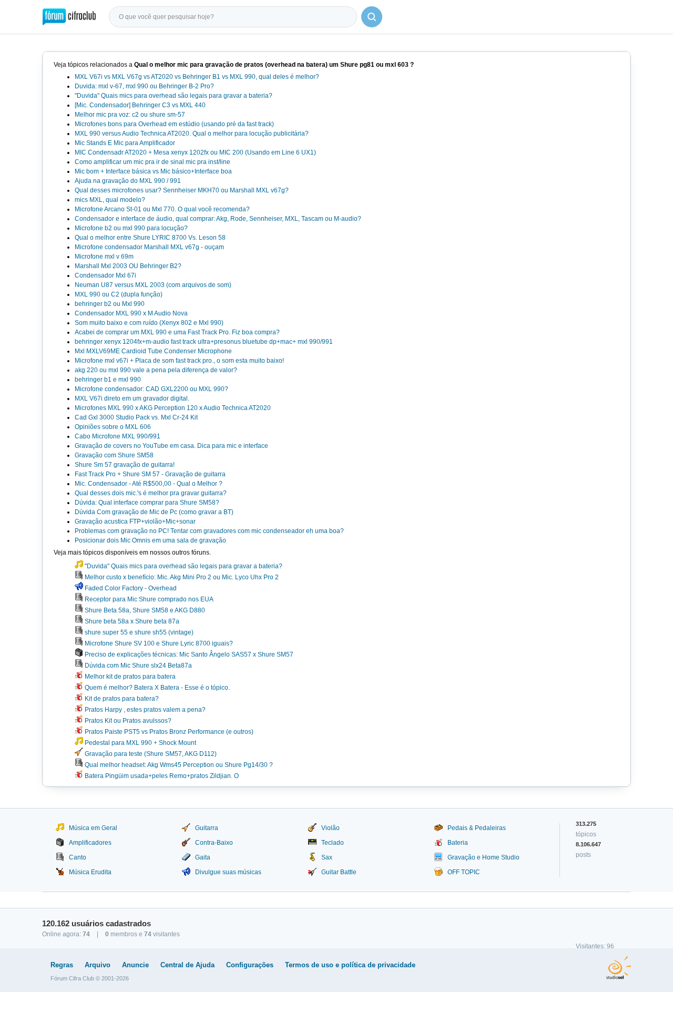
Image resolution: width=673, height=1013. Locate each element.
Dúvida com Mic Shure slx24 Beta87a (137, 665)
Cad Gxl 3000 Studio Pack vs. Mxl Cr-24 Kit (136, 417)
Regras (61, 965)
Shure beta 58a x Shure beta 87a (131, 621)
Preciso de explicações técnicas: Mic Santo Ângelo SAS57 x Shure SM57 (188, 654)
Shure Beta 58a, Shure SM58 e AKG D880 (144, 610)
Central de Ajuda (187, 965)
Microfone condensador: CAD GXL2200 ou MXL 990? (151, 389)
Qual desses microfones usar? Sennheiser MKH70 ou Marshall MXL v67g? (182, 190)
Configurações (249, 965)
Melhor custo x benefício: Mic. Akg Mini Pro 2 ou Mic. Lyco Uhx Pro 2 (181, 577)
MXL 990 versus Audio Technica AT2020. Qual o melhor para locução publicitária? (192, 133)
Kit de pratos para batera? (121, 698)
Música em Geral (93, 828)
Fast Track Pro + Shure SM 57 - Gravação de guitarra (150, 474)
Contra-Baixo (214, 842)
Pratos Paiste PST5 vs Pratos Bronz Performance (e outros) (168, 731)
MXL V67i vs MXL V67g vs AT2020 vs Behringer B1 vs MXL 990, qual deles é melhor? (197, 76)
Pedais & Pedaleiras (476, 828)
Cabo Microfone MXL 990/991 (117, 436)
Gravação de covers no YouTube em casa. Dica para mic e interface (171, 445)
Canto (77, 857)
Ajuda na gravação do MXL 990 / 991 (128, 181)
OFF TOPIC (463, 872)
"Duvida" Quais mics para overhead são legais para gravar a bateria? (173, 95)
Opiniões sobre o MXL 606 (113, 427)
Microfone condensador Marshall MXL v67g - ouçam (149, 247)
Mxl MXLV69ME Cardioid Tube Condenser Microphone (153, 351)
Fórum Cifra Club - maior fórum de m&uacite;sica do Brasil (69, 16)
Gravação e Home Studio (483, 857)
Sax (326, 857)
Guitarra (206, 828)
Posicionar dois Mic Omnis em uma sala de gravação (150, 540)
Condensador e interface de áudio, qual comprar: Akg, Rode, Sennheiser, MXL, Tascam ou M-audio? (218, 218)
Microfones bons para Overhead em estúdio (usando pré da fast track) (174, 124)
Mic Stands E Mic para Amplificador (125, 143)
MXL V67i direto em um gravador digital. (132, 398)
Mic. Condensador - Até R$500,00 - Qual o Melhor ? (148, 483)
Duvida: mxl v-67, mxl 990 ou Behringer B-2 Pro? (144, 86)
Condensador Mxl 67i (105, 275)
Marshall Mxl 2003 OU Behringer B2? (128, 266)
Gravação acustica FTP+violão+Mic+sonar (135, 521)
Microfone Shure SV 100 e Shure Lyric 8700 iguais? (158, 643)
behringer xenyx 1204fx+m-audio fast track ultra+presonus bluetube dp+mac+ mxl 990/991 (204, 341)
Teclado (332, 842)
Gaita (202, 857)
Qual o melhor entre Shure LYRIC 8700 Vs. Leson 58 (150, 237)
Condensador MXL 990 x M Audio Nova (131, 313)
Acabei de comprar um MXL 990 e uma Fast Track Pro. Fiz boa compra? (177, 332)
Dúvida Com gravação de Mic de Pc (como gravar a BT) (154, 512)
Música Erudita (90, 872)
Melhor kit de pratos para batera (129, 676)
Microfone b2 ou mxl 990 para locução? (131, 228)
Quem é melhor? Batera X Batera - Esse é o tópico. (156, 687)
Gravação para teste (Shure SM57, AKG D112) (150, 754)
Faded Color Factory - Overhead (130, 588)
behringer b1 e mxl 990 (108, 379)
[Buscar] (371, 16)
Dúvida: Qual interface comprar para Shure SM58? (147, 502)
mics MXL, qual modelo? (110, 199)
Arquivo (97, 965)
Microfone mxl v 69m (104, 256)
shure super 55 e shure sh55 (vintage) (138, 632)
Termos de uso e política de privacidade (350, 965)
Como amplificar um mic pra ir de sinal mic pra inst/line (152, 162)
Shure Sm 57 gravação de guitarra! (125, 464)
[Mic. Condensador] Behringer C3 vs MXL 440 (140, 105)
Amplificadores (90, 842)
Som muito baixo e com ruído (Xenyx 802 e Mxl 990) (149, 322)
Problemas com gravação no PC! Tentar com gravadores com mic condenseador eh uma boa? (209, 531)
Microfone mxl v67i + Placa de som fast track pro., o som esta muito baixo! (179, 360)
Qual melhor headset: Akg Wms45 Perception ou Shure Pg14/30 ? (178, 765)
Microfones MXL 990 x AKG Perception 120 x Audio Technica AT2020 (173, 408)
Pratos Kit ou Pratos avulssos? (127, 720)
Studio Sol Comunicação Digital (618, 967)
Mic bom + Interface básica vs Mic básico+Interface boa (153, 171)
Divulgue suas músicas (228, 872)
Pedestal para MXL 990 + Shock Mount (139, 742)
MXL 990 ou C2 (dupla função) (118, 294)
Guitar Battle (338, 872)
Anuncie (135, 965)
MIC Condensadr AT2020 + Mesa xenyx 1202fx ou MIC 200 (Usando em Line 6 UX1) (195, 152)
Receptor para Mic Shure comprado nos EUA (148, 599)
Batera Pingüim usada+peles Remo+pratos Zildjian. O (161, 776)
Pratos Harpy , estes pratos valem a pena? (144, 709)
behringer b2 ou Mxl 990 (110, 304)
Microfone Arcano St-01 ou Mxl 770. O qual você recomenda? (162, 209)
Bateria (457, 842)
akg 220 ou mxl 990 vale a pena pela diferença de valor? (156, 370)
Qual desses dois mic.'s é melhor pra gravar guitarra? (151, 493)
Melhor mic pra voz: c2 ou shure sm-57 (130, 114)
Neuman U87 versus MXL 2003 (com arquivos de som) (153, 285)
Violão (330, 828)
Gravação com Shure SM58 (114, 455)
